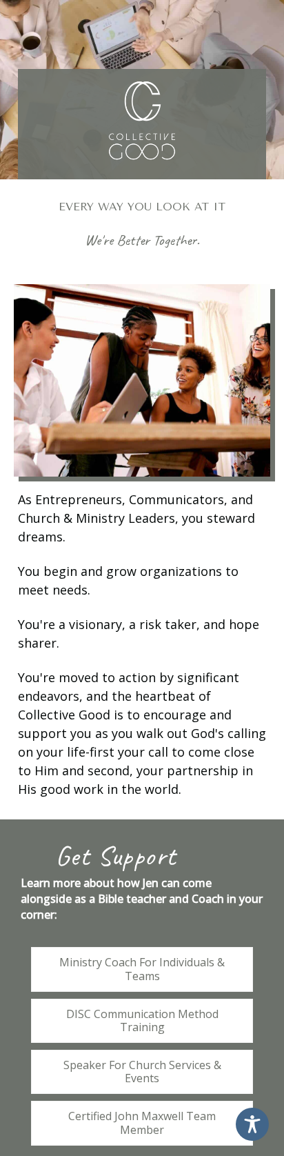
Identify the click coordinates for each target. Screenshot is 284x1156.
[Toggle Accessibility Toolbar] (252, 1124)
